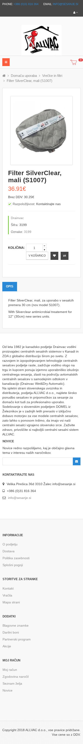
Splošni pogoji (13, 565)
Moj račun (10, 670)
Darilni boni (11, 632)
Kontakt (8, 588)
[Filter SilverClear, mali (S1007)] (41, 130)
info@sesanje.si (65, 4)
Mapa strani (11, 602)
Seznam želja (12, 683)
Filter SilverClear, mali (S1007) (29, 81)
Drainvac (17, 218)
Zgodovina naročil (16, 676)
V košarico (37, 255)
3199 (27, 232)
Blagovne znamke (16, 625)
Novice (7, 690)
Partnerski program (17, 639)
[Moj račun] (75, 12)
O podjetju (10, 544)
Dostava (9, 551)
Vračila (7, 595)
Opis (9, 286)
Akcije (7, 646)
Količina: (16, 247)
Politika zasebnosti (16, 558)
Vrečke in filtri (52, 76)
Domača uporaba (24, 76)
